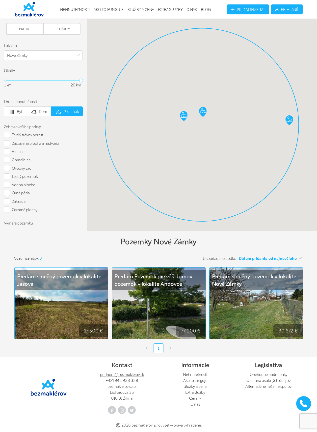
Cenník (195, 398)
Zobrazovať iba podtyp (22, 126)
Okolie (9, 70)
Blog (206, 9)
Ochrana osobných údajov (268, 380)
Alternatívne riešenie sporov (268, 386)
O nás (191, 9)
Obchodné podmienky (268, 374)
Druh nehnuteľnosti (20, 101)
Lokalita (10, 45)
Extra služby (170, 9)
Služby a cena (141, 9)
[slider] (81, 80)
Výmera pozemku (18, 223)
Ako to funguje (109, 9)
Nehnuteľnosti (75, 9)
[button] (289, 120)
